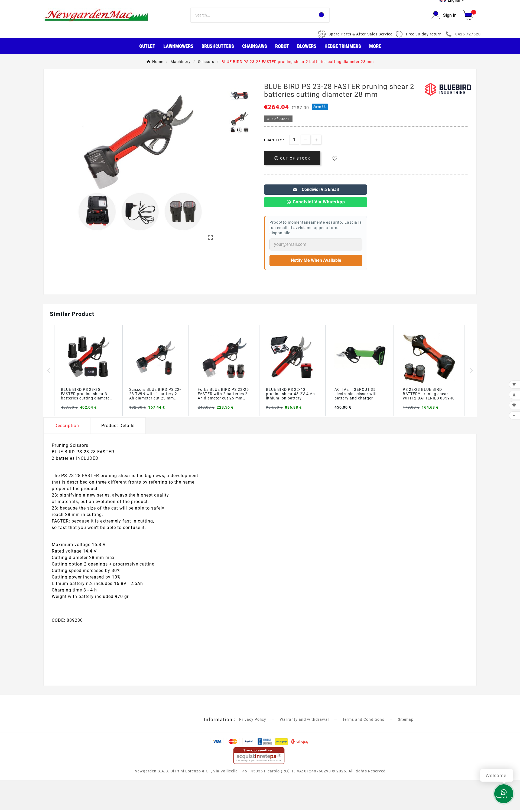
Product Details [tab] (118, 425)
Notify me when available (316, 260)
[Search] (322, 15)
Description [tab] (66, 425)
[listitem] (87, 370)
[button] (48, 370)
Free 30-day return (424, 34)
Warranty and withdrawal (304, 719)
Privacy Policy (252, 719)
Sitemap (406, 719)
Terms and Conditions (363, 719)
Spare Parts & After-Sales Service (360, 34)
